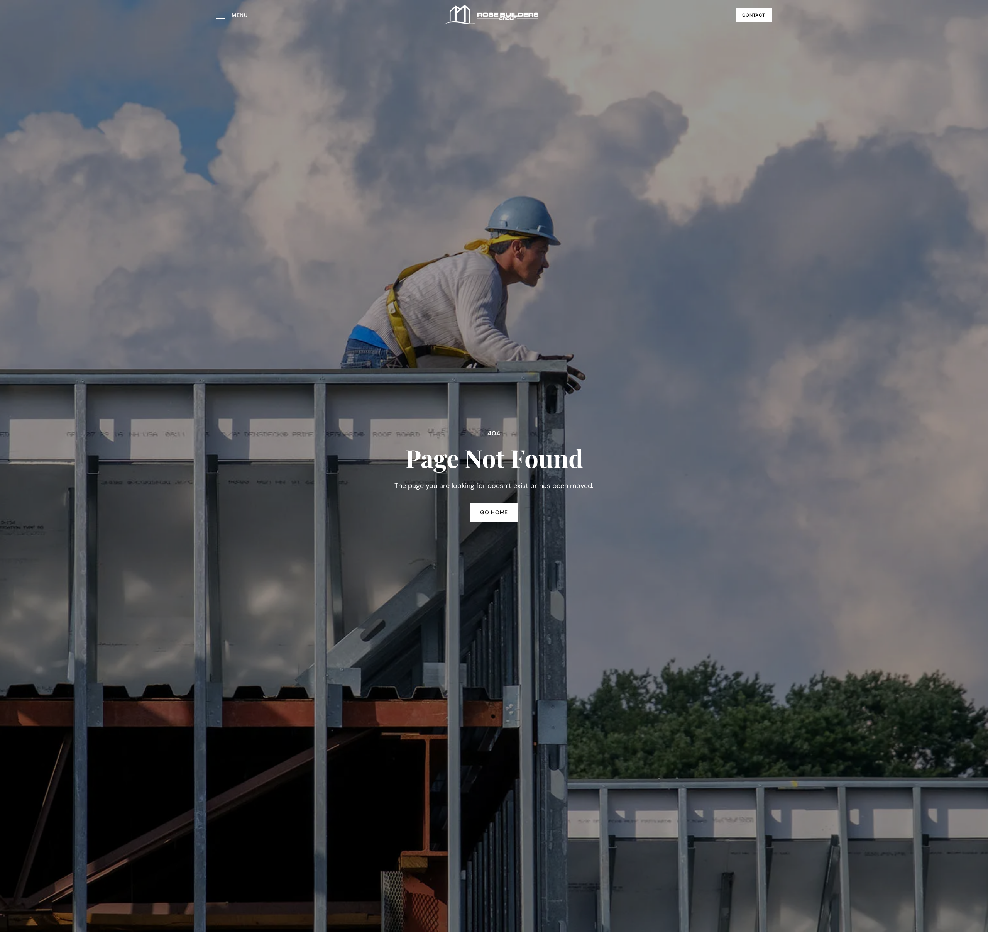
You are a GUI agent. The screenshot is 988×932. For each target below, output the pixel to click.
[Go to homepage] (491, 15)
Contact (753, 15)
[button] (232, 15)
